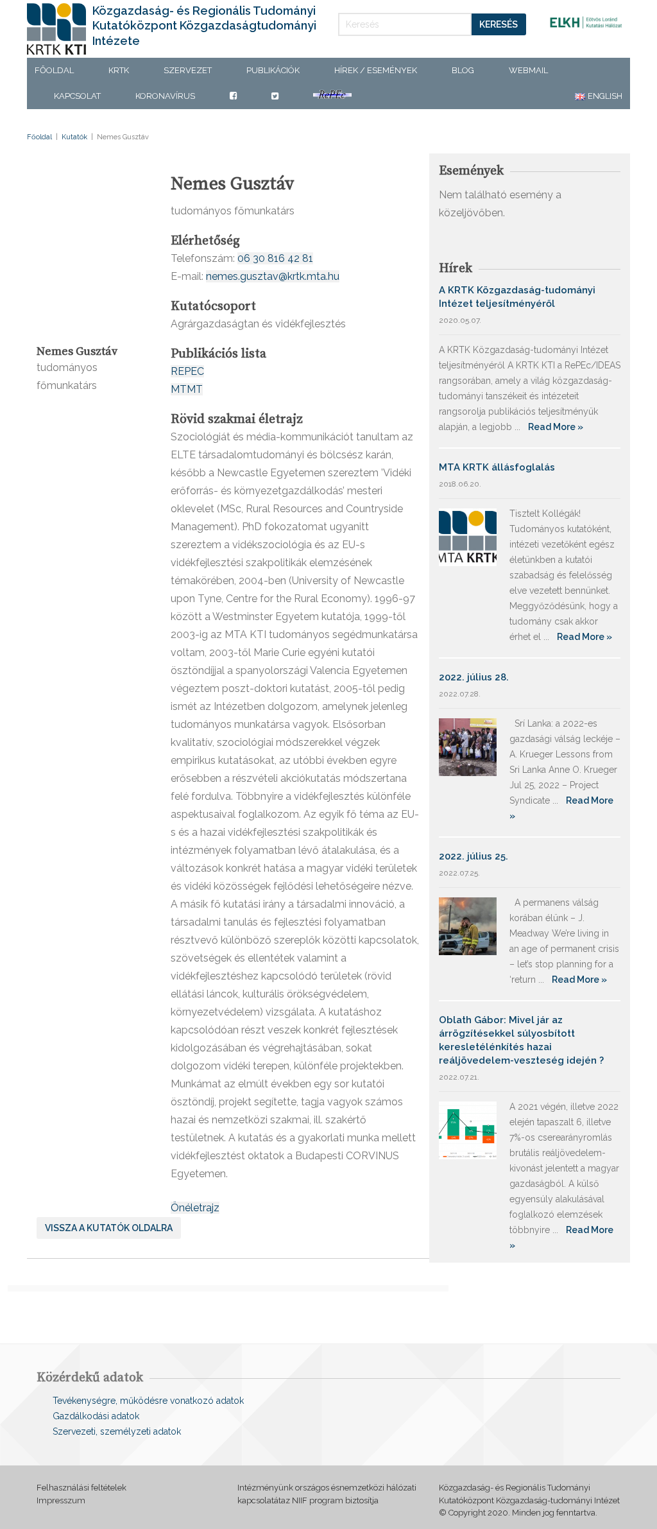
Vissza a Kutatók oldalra (109, 1228)
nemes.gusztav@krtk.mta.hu (272, 276)
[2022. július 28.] (468, 746)
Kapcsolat (77, 96)
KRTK (118, 70)
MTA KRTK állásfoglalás (497, 467)
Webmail (528, 70)
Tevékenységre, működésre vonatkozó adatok (148, 1400)
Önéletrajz (195, 1208)
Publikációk (273, 70)
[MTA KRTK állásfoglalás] (468, 536)
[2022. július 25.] (468, 925)
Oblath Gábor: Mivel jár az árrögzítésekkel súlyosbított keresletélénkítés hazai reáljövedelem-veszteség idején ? (521, 1040)
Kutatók (74, 137)
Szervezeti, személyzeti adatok (117, 1431)
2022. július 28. (474, 677)
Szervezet (188, 70)
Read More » (555, 427)
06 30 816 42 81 (275, 258)
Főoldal (54, 70)
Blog (463, 70)
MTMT (187, 389)
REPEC (187, 371)
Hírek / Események (375, 70)
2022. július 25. (473, 856)
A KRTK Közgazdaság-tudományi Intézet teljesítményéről (517, 296)
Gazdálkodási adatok (96, 1416)
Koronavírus (165, 96)
